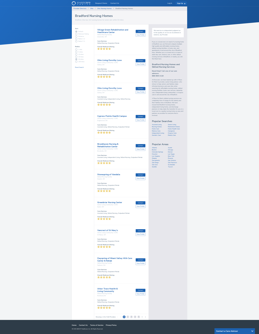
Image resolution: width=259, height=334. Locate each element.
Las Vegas (171, 154)
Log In (169, 3)
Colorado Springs (157, 152)
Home (74, 325)
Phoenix (170, 158)
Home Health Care (174, 129)
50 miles (81, 59)
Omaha (154, 158)
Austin (170, 148)
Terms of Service (96, 325)
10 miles (81, 54)
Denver (170, 152)
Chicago (170, 150)
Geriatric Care (156, 135)
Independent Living (158, 133)
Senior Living (172, 125)
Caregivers (171, 131)
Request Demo (101, 3)
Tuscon (170, 167)
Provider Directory (79, 8)
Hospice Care (172, 133)
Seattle (154, 167)
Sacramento (156, 160)
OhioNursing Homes (104, 8)
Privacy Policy (111, 325)
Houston (154, 154)
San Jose (155, 165)
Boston (154, 150)
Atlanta (154, 148)
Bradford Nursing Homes (124, 8)
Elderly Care (172, 135)
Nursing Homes (157, 127)
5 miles (80, 52)
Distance (81, 36)
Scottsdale (171, 165)
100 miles (81, 62)
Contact (140, 31)
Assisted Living (157, 125)
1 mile (80, 49)
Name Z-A (81, 41)
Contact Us (83, 325)
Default (80, 31)
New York (171, 156)
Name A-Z (81, 39)
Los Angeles (156, 156)
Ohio (91, 8)
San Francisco (172, 163)
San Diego (155, 163)
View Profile (140, 35)
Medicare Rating (83, 34)
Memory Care (156, 131)
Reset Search (79, 67)
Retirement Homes (174, 127)
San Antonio (172, 160)
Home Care (155, 129)
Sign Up (180, 3)
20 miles (81, 57)
